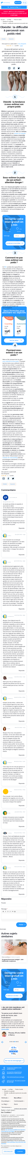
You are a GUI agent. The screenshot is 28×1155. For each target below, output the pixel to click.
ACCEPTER (20, 1151)
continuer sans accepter (20, 1108)
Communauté (18, 1101)
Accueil (3, 19)
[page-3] (14, 1041)
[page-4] (16, 1041)
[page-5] (17, 1041)
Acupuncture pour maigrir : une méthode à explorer (12, 960)
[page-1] (11, 1041)
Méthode (4, 1098)
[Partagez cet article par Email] (9, 68)
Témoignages (6, 1107)
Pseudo (3, 903)
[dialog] (14, 1131)
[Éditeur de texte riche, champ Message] (14, 916)
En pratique (5, 1101)
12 (22, 46)
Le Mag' (9, 19)
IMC (5, 267)
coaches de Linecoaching (9, 457)
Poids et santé (18, 19)
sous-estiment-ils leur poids (10, 361)
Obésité (3, 39)
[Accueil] (5, 2)
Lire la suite (5, 1029)
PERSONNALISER (8, 1151)
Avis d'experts (22, 44)
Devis (16, 1104)
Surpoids (11, 39)
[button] (3, 911)
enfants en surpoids (20, 133)
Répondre (21, 528)
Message (4, 909)
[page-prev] (2, 1042)
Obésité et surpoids (8, 21)
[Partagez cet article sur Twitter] (18, 68)
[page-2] (13, 1041)
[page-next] (25, 1042)
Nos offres (17, 1098)
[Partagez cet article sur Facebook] (14, 68)
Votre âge (6, 235)
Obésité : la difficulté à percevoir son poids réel (15, 23)
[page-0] (10, 1041)
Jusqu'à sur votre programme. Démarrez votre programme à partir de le (14, 13)
